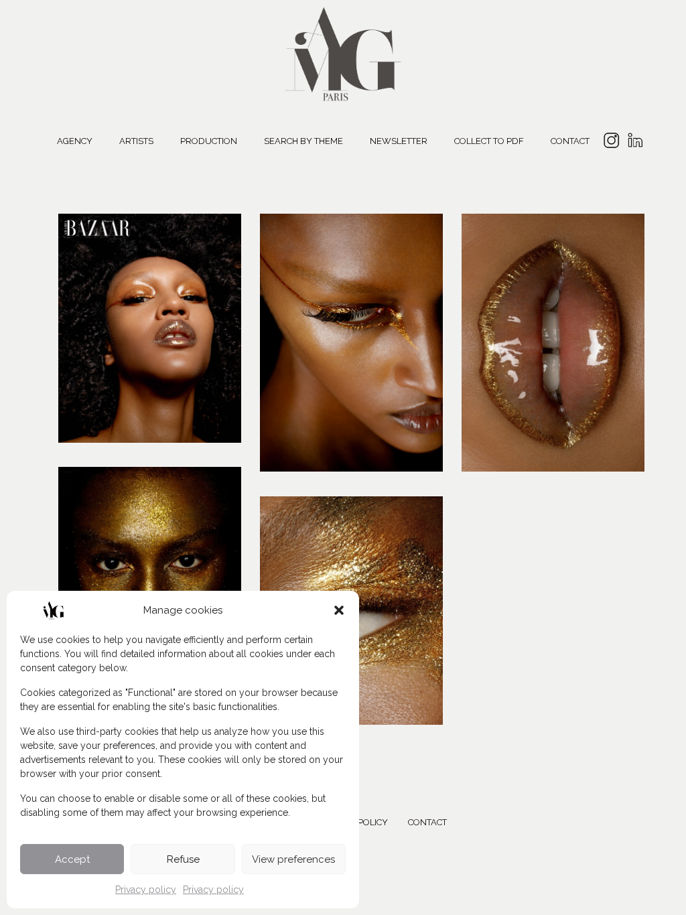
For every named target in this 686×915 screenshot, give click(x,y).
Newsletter (398, 141)
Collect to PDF (489, 141)
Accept (72, 859)
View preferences (293, 859)
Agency (74, 141)
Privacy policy (145, 889)
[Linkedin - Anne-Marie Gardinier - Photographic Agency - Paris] (634, 142)
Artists (136, 141)
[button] (339, 610)
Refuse (183, 859)
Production (208, 141)
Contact (570, 141)
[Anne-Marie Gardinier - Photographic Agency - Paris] (343, 52)
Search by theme (303, 141)
